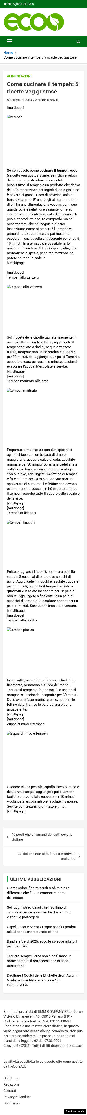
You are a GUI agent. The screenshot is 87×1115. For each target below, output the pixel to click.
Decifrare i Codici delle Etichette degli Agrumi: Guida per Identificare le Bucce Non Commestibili (42, 980)
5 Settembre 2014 (19, 100)
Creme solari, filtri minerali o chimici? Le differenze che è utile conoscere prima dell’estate (38, 893)
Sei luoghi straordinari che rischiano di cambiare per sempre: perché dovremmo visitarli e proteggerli (38, 912)
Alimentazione (19, 76)
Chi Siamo (11, 1078)
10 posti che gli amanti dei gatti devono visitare (42, 837)
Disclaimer (11, 1103)
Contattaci (74, 1046)
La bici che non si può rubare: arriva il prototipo (46, 856)
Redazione (11, 1084)
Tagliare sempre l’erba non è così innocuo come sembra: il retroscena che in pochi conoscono (39, 961)
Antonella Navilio (47, 100)
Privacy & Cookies (17, 1097)
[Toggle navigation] (9, 41)
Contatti (9, 1091)
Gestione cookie (75, 1111)
